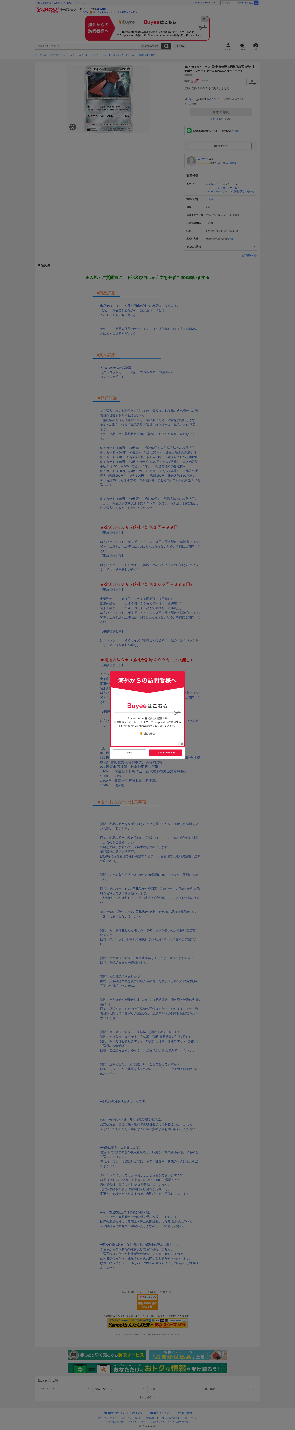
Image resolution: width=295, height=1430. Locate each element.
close (129, 752)
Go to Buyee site (165, 752)
